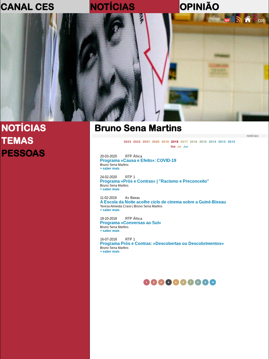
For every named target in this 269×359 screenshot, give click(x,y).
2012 (231, 141)
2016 (193, 141)
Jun (185, 146)
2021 (146, 141)
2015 (203, 141)
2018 (174, 141)
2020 (155, 141)
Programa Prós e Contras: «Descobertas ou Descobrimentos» (162, 243)
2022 (137, 141)
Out (173, 146)
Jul (179, 146)
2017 (184, 141)
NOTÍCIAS (112, 6)
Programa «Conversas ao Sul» (130, 222)
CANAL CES (27, 6)
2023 (127, 141)
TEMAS (17, 140)
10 (212, 282)
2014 (212, 141)
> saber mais (110, 168)
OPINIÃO (199, 6)
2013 (222, 141)
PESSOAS (23, 153)
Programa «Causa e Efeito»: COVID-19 (138, 160)
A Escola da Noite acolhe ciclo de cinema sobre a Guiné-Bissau (163, 202)
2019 (165, 141)
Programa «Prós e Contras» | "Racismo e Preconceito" (154, 181)
